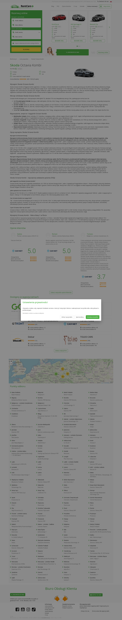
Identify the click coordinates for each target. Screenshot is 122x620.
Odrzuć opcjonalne (66, 317)
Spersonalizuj (80, 317)
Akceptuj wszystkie (92, 317)
